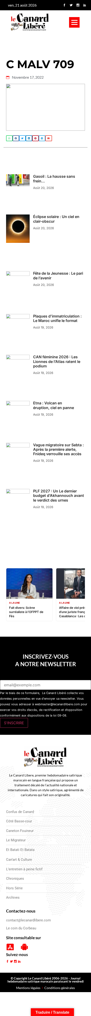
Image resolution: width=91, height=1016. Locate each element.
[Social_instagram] (78, 5)
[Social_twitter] (71, 5)
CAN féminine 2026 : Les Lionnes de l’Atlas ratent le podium (56, 361)
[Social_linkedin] (85, 5)
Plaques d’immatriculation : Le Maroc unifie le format (57, 318)
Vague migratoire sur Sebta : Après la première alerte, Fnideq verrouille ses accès (58, 449)
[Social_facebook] (64, 5)
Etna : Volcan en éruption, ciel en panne (53, 405)
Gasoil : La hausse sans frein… (54, 178)
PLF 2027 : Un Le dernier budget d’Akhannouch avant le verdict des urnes (58, 495)
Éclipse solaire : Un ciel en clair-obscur (56, 218)
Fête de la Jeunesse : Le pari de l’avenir (58, 275)
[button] (74, 22)
